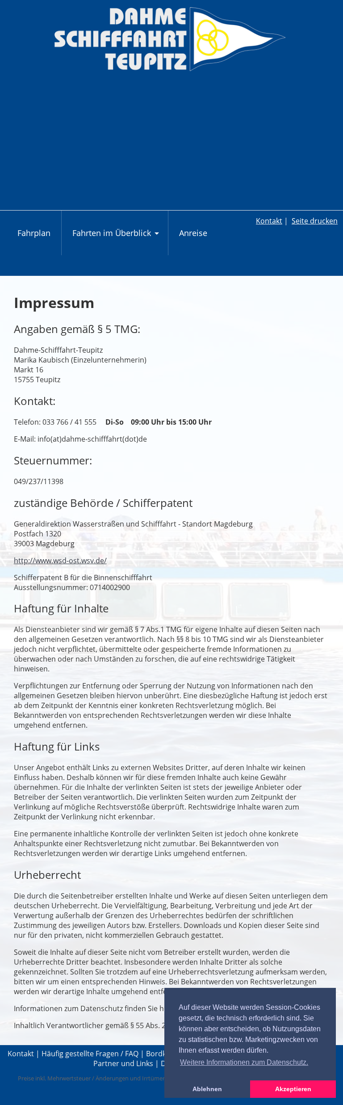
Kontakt (269, 221)
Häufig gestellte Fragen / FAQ (90, 1054)
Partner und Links (123, 1063)
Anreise (193, 233)
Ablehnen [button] (207, 1088)
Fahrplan (33, 233)
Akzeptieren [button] (293, 1088)
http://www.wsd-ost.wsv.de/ (60, 560)
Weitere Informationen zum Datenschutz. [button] (244, 1062)
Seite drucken (315, 221)
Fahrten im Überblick (116, 237)
